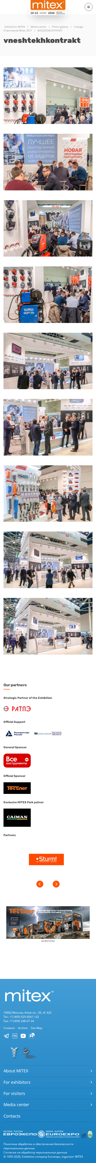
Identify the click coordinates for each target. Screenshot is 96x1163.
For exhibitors (17, 1082)
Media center (16, 1104)
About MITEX (15, 1071)
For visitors (14, 1093)
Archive (23, 1028)
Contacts (9, 1028)
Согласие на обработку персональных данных (35, 1152)
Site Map (36, 1028)
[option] (46, 860)
